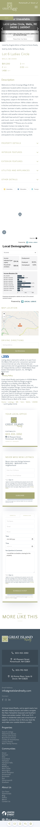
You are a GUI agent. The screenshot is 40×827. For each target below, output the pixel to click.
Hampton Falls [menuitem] (7, 763)
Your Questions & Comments (13, 550)
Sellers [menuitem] (4, 798)
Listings (11, 402)
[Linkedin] (9, 699)
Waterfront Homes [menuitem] (9, 734)
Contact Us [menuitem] (6, 801)
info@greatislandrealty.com (16, 690)
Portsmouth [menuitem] (6, 774)
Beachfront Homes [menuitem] (9, 738)
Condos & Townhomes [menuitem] (10, 740)
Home (3, 402)
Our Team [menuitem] (5, 792)
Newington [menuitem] (6, 771)
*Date (7, 536)
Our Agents (16, 441)
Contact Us (8, 441)
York (22, 402)
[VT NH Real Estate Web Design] (20, 814)
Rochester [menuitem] (6, 776)
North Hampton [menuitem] (8, 773)
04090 (35, 402)
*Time (7, 543)
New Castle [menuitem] (6, 769)
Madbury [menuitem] (5, 767)
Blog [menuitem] (3, 796)
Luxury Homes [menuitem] (7, 742)
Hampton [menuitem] (5, 761)
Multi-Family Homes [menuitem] (9, 744)
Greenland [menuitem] (6, 759)
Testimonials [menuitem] (6, 794)
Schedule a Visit (27, 515)
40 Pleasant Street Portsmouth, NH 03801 (20, 660)
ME (17, 402)
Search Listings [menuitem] (7, 732)
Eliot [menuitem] (3, 757)
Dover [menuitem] (4, 753)
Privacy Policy (7, 376)
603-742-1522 (22, 670)
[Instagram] (6, 699)
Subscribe (20, 495)
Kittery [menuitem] (4, 765)
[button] (3, 29)
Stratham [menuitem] (5, 782)
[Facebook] (2, 699)
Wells (28, 402)
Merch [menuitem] (4, 800)
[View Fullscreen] (4, 320)
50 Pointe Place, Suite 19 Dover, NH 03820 (21, 677)
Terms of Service (10, 598)
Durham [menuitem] (5, 755)
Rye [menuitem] (3, 778)
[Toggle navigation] (36, 7)
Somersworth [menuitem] (7, 780)
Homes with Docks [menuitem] (9, 736)
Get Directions (20, 351)
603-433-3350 (13, 434)
